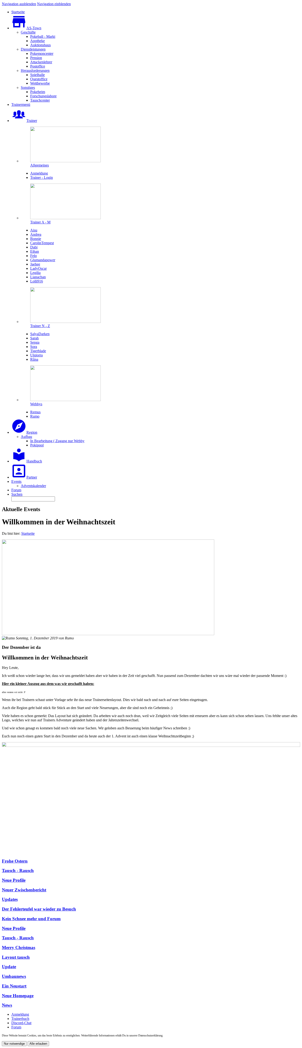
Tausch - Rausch (18, 870)
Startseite (28, 533)
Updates (10, 899)
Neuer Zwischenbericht (24, 889)
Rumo (69, 638)
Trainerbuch (20, 1019)
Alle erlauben (38, 1043)
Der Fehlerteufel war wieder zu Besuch (39, 909)
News (7, 1005)
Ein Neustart (14, 986)
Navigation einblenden (54, 4)
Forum (16, 1027)
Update (9, 966)
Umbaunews (14, 976)
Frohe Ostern (15, 861)
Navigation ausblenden (19, 4)
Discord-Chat (21, 1023)
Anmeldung (20, 1014)
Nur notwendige (14, 1043)
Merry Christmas (18, 947)
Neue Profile (13, 880)
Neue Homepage (18, 995)
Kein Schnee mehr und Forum (31, 918)
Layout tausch (16, 957)
